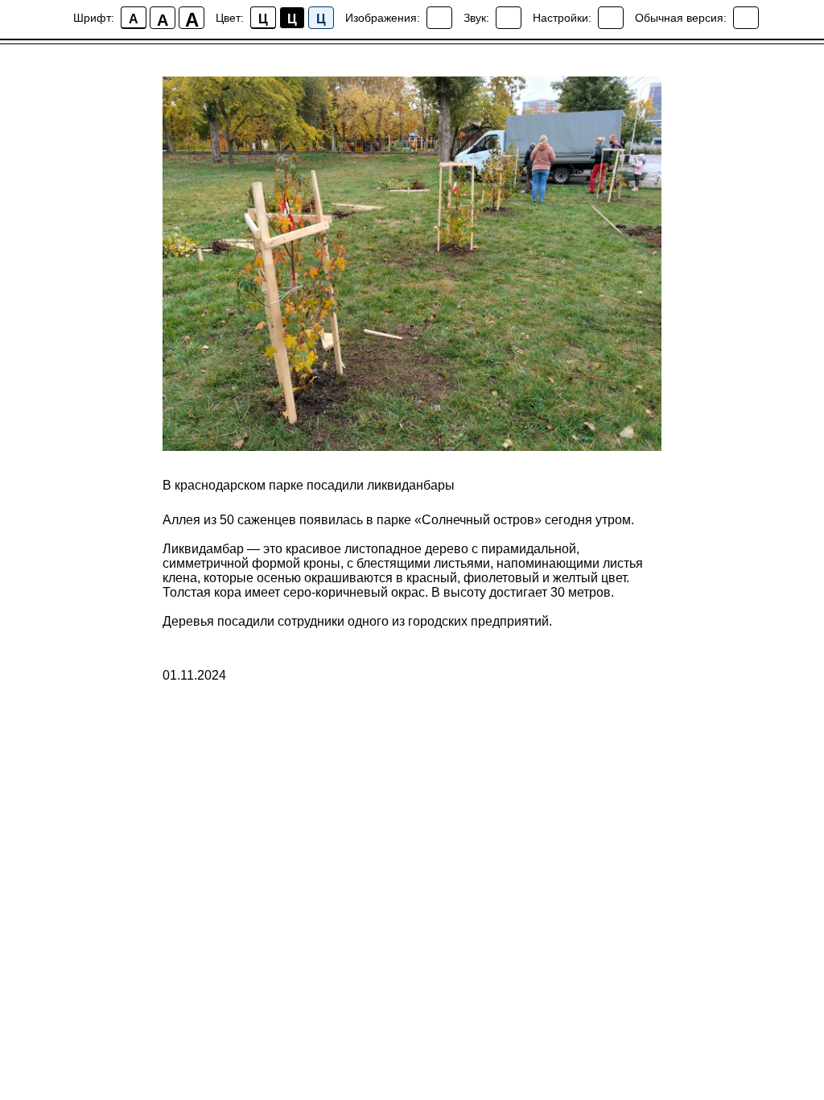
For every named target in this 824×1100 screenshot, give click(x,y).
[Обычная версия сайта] (746, 17)
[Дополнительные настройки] (611, 17)
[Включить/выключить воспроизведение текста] (508, 17)
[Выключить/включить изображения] (439, 17)
